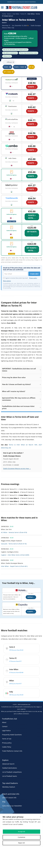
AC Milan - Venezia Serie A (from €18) (14, 532)
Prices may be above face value (14, 377)
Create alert (34, 274)
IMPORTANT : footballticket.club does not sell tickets (19, 370)
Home (4, 14)
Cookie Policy (6, 747)
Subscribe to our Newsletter (12, 806)
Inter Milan (15, 14)
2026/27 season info (9, 798)
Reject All (21, 843)
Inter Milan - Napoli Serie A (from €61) (14, 566)
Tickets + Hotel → (32, 216)
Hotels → (30, 597)
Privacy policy (33, 278)
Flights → (30, 612)
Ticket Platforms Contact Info (12, 751)
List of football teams (9, 776)
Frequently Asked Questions (12, 735)
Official (10, 62)
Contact (4, 726)
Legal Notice (6, 731)
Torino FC (23, 14)
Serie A (9, 14)
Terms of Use (6, 739)
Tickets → (32, 176)
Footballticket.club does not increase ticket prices (18, 407)
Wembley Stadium (8, 787)
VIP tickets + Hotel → (31, 249)
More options (7, 281)
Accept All (21, 832)
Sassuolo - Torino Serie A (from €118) (14, 544)
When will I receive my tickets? (13, 391)
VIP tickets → (32, 233)
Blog (3, 802)
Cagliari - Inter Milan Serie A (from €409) (15, 555)
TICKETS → (32, 87)
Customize (21, 837)
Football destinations (9, 768)
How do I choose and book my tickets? (16, 384)
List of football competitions (12, 772)
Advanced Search (8, 764)
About (4, 722)
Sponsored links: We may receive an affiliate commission (18, 399)
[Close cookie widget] (40, 816)
